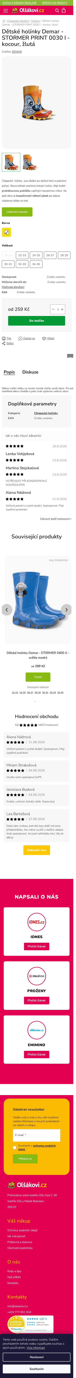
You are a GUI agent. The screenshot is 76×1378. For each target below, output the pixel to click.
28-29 (38, 692)
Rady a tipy (14, 1271)
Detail (38, 677)
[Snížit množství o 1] (53, 309)
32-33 (53, 692)
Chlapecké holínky (46, 413)
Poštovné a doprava (19, 1242)
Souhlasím (37, 1369)
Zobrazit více (36, 850)
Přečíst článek (37, 946)
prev (6, 609)
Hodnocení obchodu (36, 716)
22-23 (15, 692)
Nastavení (37, 1357)
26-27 (30, 692)
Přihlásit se (25, 1159)
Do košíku (36, 321)
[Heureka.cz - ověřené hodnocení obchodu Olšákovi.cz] (36, 1324)
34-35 (60, 692)
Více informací (36, 1348)
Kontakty (12, 1283)
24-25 (23, 692)
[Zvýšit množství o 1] (62, 309)
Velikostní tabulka (17, 212)
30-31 (45, 692)
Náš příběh (14, 1277)
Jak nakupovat (16, 1236)
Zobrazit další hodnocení (55, 519)
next (66, 609)
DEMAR (17, 51)
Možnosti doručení (13, 287)
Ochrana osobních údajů (22, 1230)
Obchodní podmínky (20, 1248)
